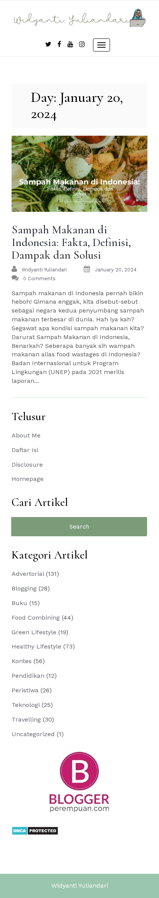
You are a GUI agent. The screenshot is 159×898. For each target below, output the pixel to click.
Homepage (28, 478)
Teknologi (26, 704)
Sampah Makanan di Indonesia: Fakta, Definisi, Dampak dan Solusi (71, 242)
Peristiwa (25, 690)
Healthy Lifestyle (36, 646)
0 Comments (39, 278)
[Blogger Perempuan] (79, 781)
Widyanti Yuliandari (79, 885)
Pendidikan (28, 675)
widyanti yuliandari (44, 270)
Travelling (26, 719)
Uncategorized (33, 734)
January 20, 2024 (116, 270)
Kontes (22, 661)
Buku (19, 603)
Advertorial (28, 573)
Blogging (24, 588)
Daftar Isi (25, 450)
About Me (26, 435)
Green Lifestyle (34, 632)
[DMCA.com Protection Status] (35, 830)
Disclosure (27, 464)
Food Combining (36, 617)
